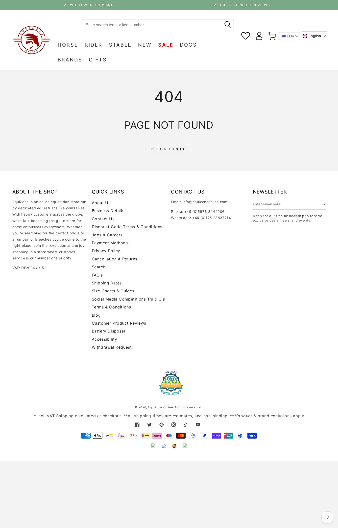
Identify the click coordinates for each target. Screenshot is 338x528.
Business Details (108, 210)
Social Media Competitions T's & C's (128, 299)
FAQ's (97, 275)
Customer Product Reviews (119, 323)
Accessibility (104, 339)
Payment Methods (110, 242)
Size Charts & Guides (113, 290)
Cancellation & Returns (114, 258)
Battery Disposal (108, 331)
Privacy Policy (106, 250)
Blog (96, 315)
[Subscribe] (324, 204)
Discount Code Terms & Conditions (127, 226)
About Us (101, 202)
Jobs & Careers (107, 234)
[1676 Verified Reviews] (169, 391)
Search (99, 266)
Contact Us (103, 218)
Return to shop (169, 149)
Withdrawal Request (112, 347)
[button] (314, 35)
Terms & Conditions (111, 307)
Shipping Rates (107, 282)
